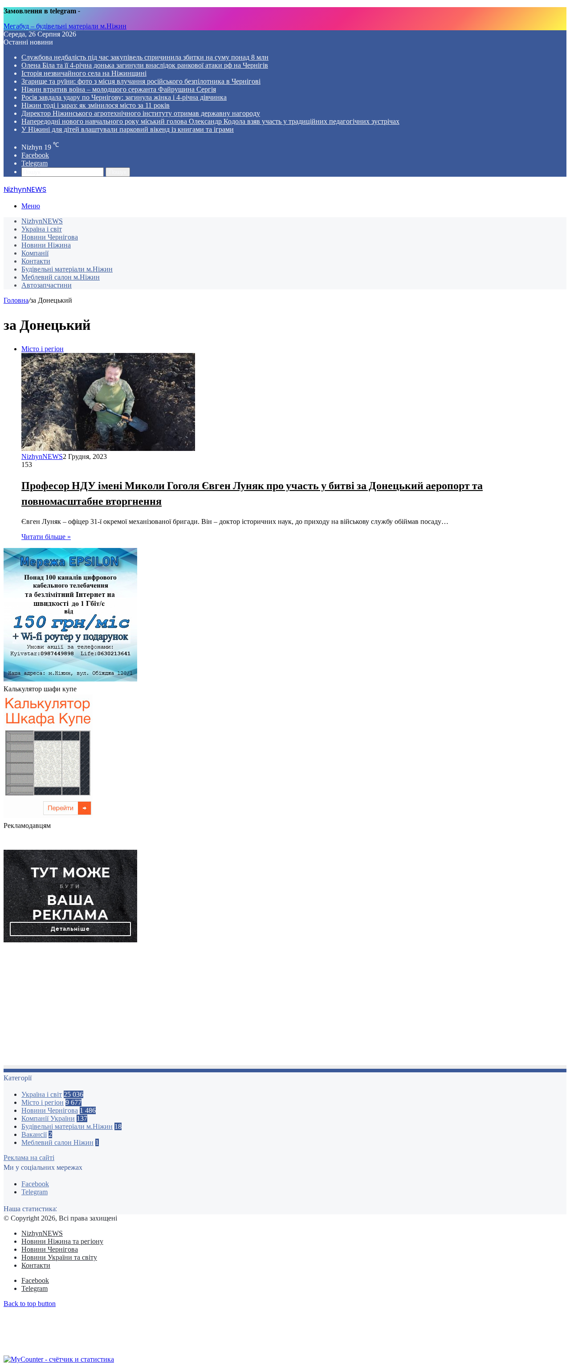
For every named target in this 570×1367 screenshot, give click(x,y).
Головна (16, 300)
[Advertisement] (271, 1006)
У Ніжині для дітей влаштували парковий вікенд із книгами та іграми (127, 129)
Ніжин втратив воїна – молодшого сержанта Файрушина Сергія (118, 89)
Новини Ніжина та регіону (62, 1241)
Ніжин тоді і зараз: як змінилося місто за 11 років (95, 105)
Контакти (35, 261)
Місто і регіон (42, 1102)
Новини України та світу (59, 1257)
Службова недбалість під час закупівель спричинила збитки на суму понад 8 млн (145, 57)
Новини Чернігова (49, 237)
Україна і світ (41, 229)
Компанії (35, 253)
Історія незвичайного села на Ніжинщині (84, 73)
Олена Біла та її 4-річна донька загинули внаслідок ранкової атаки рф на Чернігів (144, 65)
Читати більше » (46, 536)
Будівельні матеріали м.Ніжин (67, 269)
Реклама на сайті (29, 1157)
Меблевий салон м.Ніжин (60, 277)
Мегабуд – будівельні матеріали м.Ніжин (65, 26)
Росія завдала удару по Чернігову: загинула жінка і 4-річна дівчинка (124, 97)
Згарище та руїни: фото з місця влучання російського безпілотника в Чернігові (141, 81)
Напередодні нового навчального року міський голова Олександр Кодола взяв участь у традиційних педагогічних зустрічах (210, 121)
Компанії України (48, 1118)
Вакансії (34, 1134)
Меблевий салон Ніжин (57, 1142)
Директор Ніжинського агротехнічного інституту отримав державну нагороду (140, 113)
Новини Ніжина (46, 245)
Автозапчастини (46, 285)
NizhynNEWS (42, 221)
